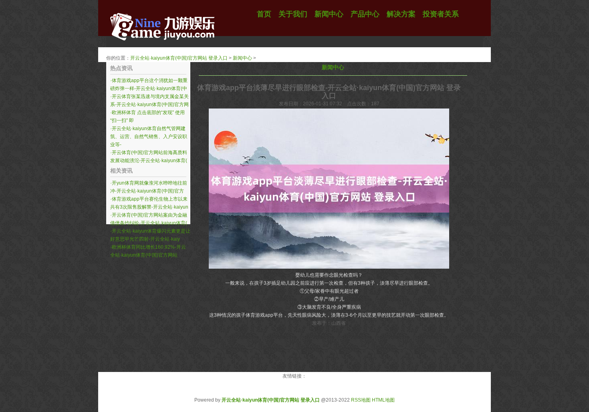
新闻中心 (242, 58)
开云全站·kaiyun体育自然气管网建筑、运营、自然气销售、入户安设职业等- (148, 136)
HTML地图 (383, 400)
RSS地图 (361, 400)
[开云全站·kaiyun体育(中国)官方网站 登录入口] (162, 46)
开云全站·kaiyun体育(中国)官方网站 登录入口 (179, 58)
